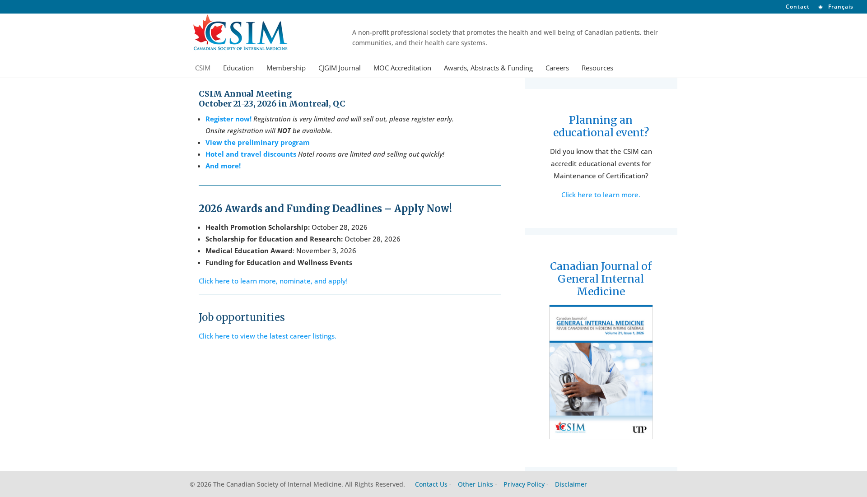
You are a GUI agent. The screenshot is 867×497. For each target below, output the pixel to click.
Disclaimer (571, 484)
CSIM (202, 68)
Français (839, 7)
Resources (597, 68)
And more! (223, 165)
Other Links (475, 484)
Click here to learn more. (600, 194)
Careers (557, 68)
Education (238, 68)
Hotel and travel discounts (250, 153)
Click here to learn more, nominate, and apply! (273, 280)
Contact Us (431, 484)
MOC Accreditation (402, 68)
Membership (286, 68)
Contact (798, 7)
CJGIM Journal (339, 68)
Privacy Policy (524, 484)
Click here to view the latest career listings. (267, 335)
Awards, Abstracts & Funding (488, 68)
